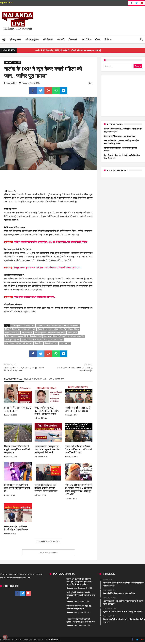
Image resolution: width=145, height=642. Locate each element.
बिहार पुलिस (38, 343)
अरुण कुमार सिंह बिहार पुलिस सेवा (55, 336)
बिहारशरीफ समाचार (51, 343)
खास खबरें (8, 62)
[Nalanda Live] (17, 10)
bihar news (74, 326)
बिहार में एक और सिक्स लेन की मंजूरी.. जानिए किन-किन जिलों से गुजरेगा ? (17, 449)
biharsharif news (28, 329)
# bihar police (16, 326)
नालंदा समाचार (37, 340)
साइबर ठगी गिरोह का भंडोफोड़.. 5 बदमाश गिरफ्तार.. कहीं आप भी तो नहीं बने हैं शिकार (78, 449)
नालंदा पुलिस (26, 340)
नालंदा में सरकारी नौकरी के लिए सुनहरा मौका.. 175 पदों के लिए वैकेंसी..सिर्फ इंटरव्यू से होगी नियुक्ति (50, 242)
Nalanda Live (11, 83)
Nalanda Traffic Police (56, 333)
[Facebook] (131, 3)
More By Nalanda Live (35, 379)
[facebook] (33, 90)
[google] (48, 90)
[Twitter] (136, 3)
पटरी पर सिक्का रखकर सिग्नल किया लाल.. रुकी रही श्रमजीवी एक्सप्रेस (74, 367)
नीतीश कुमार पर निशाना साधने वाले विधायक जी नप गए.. (35, 297)
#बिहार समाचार (29, 326)
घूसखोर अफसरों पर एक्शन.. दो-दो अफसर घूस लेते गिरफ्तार (78, 409)
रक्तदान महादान (65, 343)
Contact (56, 639)
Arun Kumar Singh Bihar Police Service (52, 326)
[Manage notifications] (5, 637)
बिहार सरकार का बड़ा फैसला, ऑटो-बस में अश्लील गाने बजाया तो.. (17, 488)
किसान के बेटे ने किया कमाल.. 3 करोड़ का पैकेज (17, 409)
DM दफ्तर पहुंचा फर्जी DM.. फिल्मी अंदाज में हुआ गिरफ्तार (16, 528)
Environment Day (12, 333)
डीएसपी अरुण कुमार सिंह (76, 336)
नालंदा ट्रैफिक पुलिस (12, 340)
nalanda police (40, 333)
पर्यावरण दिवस (58, 340)
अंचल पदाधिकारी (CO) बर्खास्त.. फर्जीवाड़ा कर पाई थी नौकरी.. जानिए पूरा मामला (47, 410)
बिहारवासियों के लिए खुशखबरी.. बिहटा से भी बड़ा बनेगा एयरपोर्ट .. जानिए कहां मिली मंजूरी (48, 449)
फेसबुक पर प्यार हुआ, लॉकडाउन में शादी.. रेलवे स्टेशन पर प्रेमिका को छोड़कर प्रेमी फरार (47, 267)
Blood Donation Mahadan (48, 329)
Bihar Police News (12, 329)
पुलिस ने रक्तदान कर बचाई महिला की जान (18, 343)
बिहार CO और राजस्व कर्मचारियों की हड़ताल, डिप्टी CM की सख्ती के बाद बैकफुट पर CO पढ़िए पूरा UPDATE (78, 489)
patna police (72, 333)
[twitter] (40, 90)
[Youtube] (141, 3)
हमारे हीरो (17, 62)
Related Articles (13, 379)
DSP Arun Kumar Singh (69, 329)
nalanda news (27, 333)
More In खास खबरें (56, 379)
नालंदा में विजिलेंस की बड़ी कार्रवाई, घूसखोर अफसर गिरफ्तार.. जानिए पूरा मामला (46, 488)
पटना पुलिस (48, 340)
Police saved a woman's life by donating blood (23, 336)
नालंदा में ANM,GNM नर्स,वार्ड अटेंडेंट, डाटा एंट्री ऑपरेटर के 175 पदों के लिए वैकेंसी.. (24, 367)
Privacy (49, 639)
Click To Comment (48, 553)
